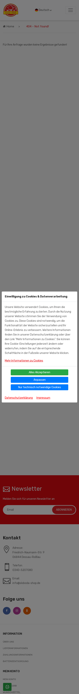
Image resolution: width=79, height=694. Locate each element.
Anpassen (40, 379)
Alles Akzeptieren (39, 372)
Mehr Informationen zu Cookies (24, 360)
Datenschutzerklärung (19, 397)
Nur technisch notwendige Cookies (39, 387)
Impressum (43, 397)
